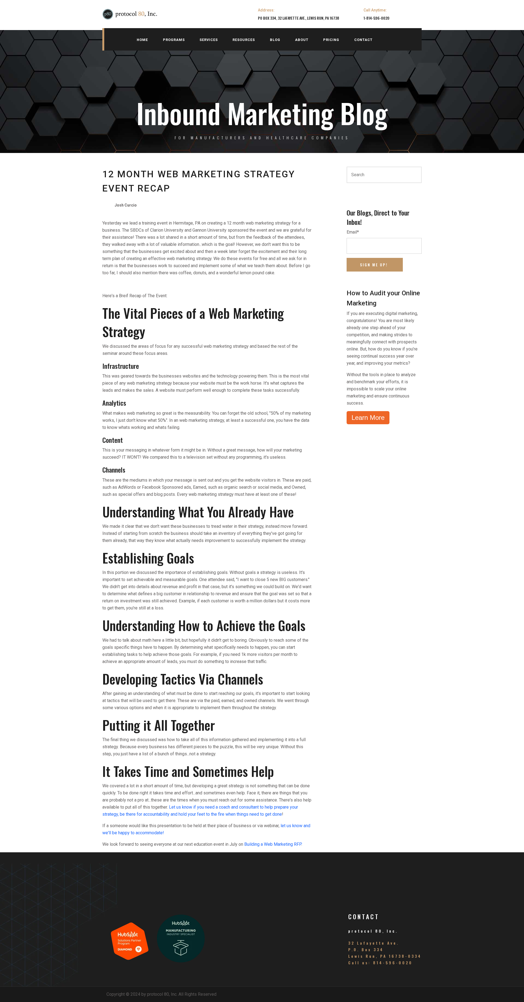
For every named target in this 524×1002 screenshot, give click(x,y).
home (142, 40)
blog (275, 40)
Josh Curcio (126, 205)
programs (174, 40)
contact (363, 40)
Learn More (368, 417)
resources (244, 40)
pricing (331, 40)
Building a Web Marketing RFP (272, 844)
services (209, 40)
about (301, 40)
